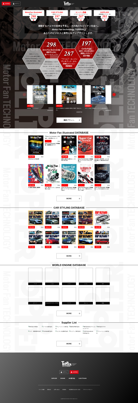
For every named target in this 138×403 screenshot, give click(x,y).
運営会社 (49, 389)
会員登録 (7, 3)
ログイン (17, 3)
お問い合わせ (57, 389)
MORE (69, 199)
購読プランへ (69, 120)
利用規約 (64, 389)
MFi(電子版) (72, 378)
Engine (62, 378)
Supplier (54, 378)
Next (113, 94)
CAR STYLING (83, 378)
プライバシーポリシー (87, 389)
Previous (24, 94)
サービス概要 (41, 389)
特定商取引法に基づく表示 (74, 389)
